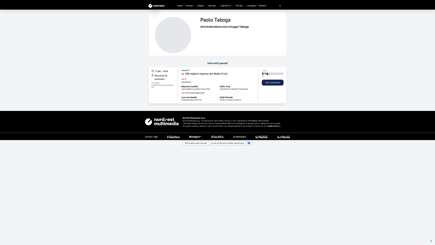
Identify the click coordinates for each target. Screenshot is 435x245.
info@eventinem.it (274, 126)
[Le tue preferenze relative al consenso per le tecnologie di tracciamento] (431, 241)
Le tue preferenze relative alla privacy (227, 143)
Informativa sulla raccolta (196, 143)
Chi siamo (251, 6)
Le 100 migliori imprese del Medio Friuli (204, 73)
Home (179, 6)
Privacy (262, 6)
